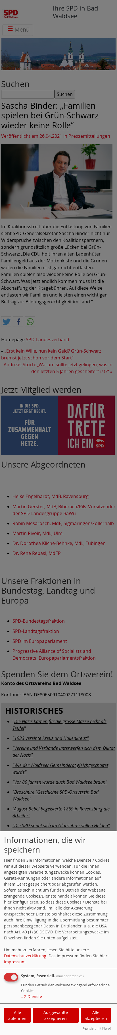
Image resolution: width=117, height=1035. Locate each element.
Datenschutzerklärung (25, 955)
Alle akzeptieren (96, 1015)
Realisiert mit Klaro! (96, 1028)
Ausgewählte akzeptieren (55, 1015)
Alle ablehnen (17, 1015)
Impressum (15, 961)
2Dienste (31, 996)
